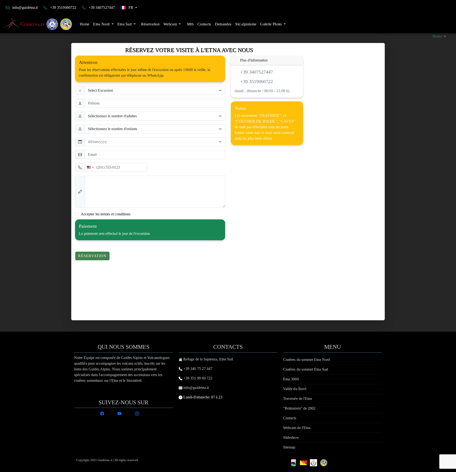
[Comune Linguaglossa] (313, 462)
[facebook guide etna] (102, 413)
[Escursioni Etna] (38, 24)
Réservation (150, 24)
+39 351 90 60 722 (197, 378)
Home (84, 24)
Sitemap (289, 447)
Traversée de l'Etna (297, 398)
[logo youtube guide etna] (119, 413)
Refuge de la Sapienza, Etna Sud (208, 359)
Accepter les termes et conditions (105, 214)
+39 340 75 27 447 (197, 369)
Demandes (223, 24)
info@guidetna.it (25, 7)
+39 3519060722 (63, 7)
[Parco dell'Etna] (293, 462)
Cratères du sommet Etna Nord (306, 360)
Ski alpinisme (245, 24)
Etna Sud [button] (125, 24)
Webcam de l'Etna (296, 428)
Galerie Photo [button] (271, 24)
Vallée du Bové (294, 389)
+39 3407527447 (102, 7)
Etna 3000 (291, 379)
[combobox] (90, 167)
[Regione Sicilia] (303, 462)
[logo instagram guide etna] (137, 413)
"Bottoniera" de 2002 (299, 408)
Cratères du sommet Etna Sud (305, 369)
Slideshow (291, 437)
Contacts (204, 24)
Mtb (190, 24)
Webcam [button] (170, 24)
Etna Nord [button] (101, 24)
